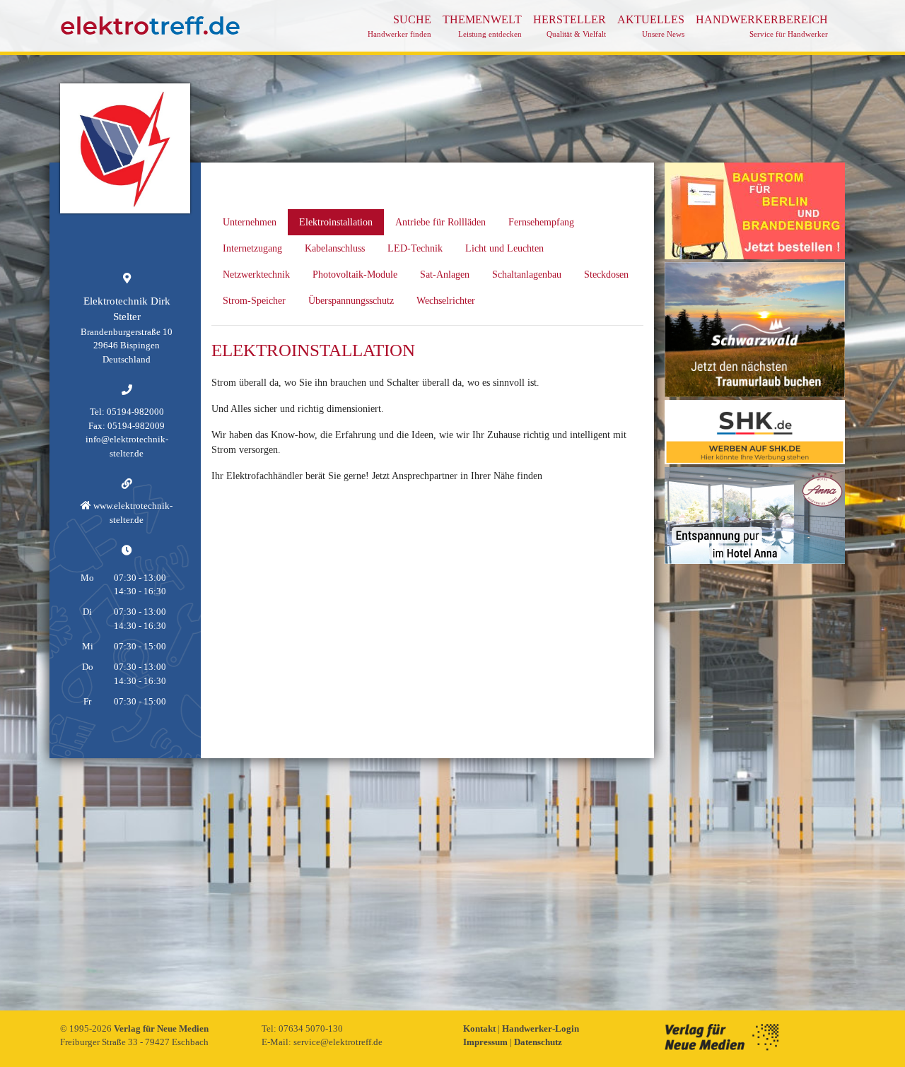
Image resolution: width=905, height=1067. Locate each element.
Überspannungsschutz (351, 300)
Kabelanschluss (335, 248)
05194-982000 (135, 411)
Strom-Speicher (254, 300)
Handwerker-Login (540, 1028)
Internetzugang (252, 248)
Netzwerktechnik (256, 274)
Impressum (486, 1042)
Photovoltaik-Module (355, 274)
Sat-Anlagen (444, 274)
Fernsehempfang (541, 222)
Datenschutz (538, 1042)
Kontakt (480, 1028)
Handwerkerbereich (762, 25)
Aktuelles (650, 25)
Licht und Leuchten (504, 248)
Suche (399, 25)
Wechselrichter (445, 300)
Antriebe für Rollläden (440, 222)
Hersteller (569, 25)
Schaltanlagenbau (526, 274)
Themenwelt (482, 25)
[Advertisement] (755, 779)
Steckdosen (606, 274)
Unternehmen (249, 222)
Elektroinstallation (336, 222)
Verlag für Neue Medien (161, 1028)
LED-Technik (415, 248)
